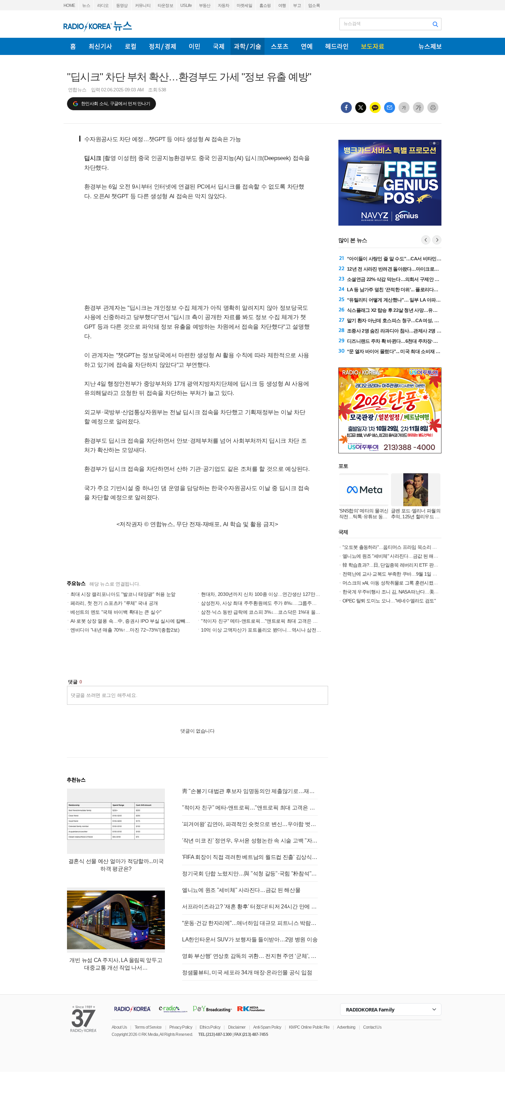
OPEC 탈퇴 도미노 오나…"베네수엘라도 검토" (389, 600)
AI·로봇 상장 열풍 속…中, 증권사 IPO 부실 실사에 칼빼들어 (132, 621)
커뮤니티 (142, 5)
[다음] (436, 240)
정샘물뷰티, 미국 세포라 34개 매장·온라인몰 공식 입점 (247, 972)
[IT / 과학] (248, 46)
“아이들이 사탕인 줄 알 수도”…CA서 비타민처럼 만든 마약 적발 (411, 258)
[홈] (73, 46)
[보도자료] (373, 46)
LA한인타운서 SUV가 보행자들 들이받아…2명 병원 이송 (249, 939)
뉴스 (86, 5)
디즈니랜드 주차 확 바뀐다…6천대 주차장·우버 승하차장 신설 (409, 341)
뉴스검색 (352, 23)
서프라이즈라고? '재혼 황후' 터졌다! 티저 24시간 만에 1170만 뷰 (250, 906)
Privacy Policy (180, 1027)
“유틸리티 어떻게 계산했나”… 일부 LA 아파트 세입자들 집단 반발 (413, 300)
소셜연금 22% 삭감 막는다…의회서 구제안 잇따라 (397, 279)
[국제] (218, 46)
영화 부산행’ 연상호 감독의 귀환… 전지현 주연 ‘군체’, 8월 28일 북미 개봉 (250, 956)
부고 (297, 5)
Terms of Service (148, 1027)
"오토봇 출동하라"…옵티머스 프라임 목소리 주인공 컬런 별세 (405, 547)
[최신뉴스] (100, 46)
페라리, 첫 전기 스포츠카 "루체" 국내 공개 (114, 603)
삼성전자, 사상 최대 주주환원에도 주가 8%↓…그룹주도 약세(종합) (270, 603)
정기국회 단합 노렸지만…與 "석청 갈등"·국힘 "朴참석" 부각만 (250, 873)
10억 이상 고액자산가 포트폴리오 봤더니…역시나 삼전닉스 (263, 630)
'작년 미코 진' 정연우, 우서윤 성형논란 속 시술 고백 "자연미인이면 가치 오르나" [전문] (250, 841)
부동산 (205, 5)
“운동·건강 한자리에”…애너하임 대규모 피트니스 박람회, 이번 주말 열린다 (250, 923)
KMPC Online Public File (309, 1027)
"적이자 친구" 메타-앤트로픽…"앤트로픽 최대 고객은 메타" (262, 621)
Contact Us (372, 1027)
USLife (186, 5)
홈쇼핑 (265, 5)
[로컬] (131, 46)
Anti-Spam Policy (267, 1027)
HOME (69, 5)
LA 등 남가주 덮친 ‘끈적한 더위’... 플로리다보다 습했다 (402, 289)
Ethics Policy (210, 1027)
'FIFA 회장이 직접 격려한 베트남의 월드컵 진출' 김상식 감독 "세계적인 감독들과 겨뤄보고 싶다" (250, 857)
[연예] (307, 46)
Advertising (346, 1027)
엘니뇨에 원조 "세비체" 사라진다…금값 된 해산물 (241, 890)
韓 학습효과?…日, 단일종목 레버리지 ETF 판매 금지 (395, 565)
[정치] (162, 46)
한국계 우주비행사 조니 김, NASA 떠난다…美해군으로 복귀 (402, 592)
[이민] (194, 46)
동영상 (122, 5)
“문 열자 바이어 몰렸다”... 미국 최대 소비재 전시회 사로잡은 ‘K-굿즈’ (416, 351)
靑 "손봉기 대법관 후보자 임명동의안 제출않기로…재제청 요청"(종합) (250, 791)
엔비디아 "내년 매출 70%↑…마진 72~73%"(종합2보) (125, 630)
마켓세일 (244, 5)
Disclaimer (237, 1027)
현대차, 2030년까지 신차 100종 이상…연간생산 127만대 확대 (266, 594)
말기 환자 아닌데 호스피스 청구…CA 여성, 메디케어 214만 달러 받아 (416, 320)
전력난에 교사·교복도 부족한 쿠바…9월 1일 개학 (392, 574)
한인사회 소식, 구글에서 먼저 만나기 (115, 103)
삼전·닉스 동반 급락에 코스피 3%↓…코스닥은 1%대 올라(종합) (267, 612)
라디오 (103, 5)
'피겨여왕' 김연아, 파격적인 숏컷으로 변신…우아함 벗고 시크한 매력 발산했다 (250, 824)
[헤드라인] (337, 46)
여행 (282, 5)
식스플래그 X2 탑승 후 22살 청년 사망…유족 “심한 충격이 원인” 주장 (417, 310)
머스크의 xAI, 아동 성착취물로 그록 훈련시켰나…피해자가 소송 (407, 583)
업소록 (314, 5)
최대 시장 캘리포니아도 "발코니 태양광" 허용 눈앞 (123, 594)
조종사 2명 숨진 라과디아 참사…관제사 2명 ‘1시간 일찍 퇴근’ (409, 330)
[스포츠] (280, 46)
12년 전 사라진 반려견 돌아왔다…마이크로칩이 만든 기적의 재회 (413, 269)
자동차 (223, 5)
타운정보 (165, 5)
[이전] (425, 240)
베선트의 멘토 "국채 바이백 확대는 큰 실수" (115, 612)
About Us (119, 1027)
